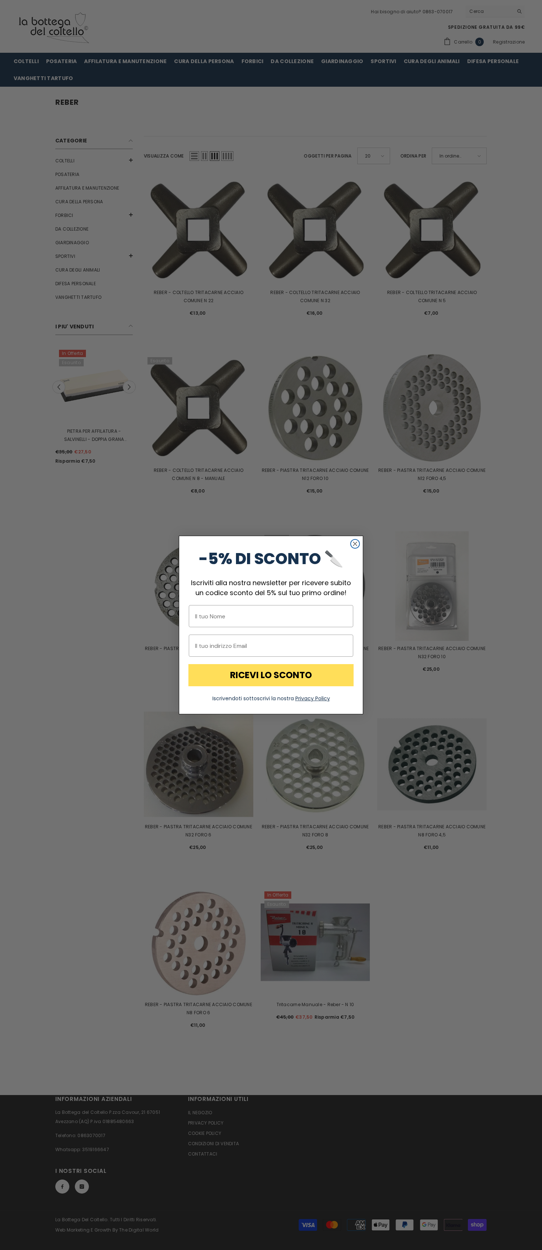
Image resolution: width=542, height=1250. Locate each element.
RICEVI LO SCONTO (271, 675)
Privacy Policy (312, 698)
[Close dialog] (355, 543)
